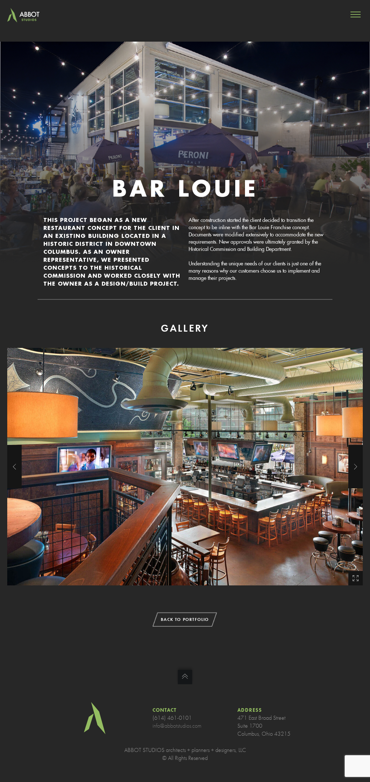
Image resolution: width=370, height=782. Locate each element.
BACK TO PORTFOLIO (185, 619)
